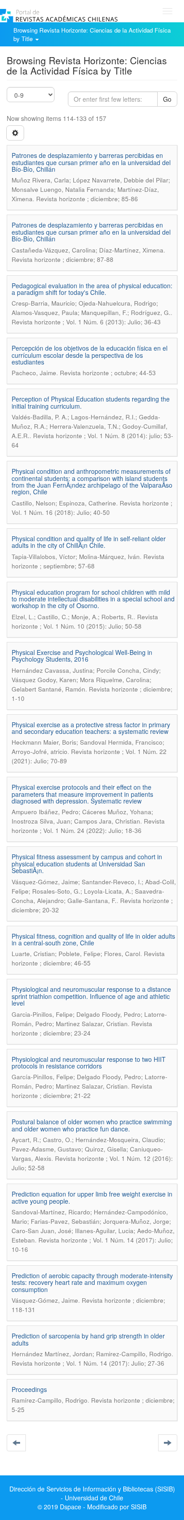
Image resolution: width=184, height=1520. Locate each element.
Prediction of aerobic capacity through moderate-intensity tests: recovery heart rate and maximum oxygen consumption (92, 1282)
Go (167, 99)
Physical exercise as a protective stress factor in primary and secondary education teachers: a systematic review (91, 728)
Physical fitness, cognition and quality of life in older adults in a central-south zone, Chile (93, 939)
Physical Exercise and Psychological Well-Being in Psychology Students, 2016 (82, 655)
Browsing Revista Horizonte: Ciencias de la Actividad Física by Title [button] (92, 34)
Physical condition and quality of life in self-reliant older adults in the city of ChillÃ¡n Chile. (89, 542)
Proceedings (29, 1389)
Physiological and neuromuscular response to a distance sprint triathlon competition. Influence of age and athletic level (91, 996)
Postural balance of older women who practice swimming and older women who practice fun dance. (92, 1125)
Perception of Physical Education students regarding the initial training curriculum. (91, 402)
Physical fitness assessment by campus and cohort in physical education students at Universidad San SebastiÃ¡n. (87, 863)
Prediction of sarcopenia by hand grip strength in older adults (88, 1339)
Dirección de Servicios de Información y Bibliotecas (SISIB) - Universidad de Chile (92, 1493)
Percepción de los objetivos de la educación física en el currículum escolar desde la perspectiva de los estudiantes (89, 355)
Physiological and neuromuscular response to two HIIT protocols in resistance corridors (89, 1062)
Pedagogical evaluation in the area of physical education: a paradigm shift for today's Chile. (92, 289)
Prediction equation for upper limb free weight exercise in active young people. (92, 1197)
